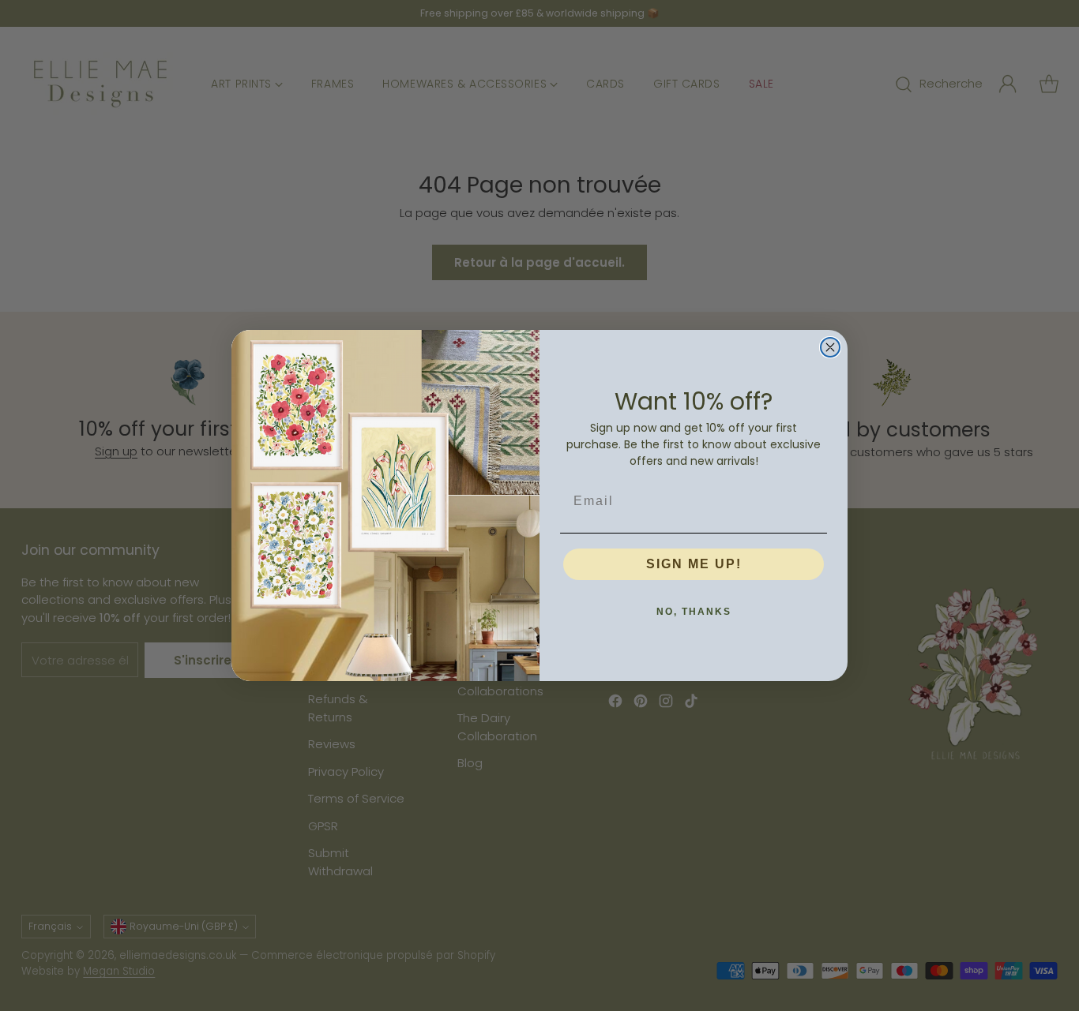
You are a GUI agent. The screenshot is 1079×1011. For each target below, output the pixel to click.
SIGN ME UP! (694, 564)
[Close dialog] (830, 347)
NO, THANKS (693, 611)
